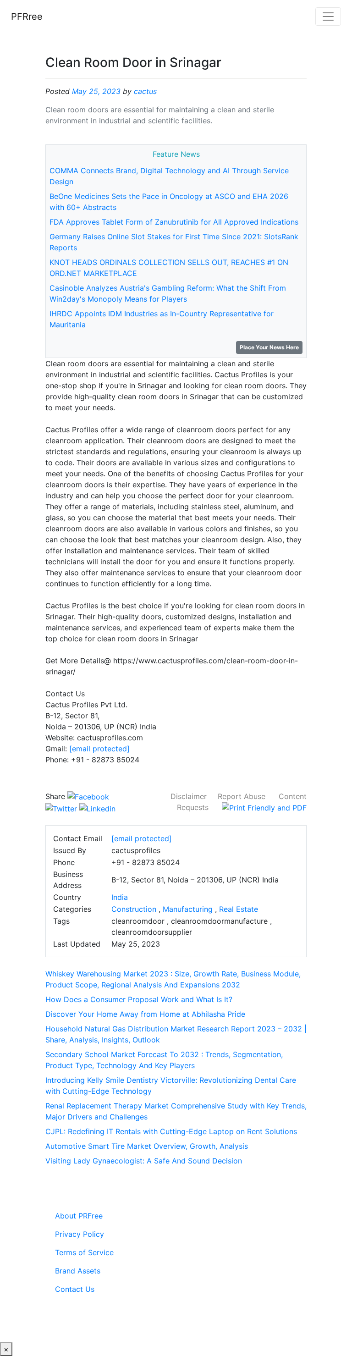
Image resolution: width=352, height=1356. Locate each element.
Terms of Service (84, 1252)
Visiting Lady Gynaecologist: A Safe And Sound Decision (143, 1160)
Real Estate (238, 909)
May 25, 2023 (96, 91)
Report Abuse (241, 796)
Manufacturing (188, 909)
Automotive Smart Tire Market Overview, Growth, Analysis (146, 1146)
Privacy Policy (79, 1234)
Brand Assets (77, 1270)
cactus (145, 91)
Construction (133, 909)
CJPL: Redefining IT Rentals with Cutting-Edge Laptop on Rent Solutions (171, 1131)
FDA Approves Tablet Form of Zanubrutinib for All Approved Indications (174, 221)
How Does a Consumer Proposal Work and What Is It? (138, 999)
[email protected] (99, 748)
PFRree (27, 16)
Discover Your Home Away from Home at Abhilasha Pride (145, 1014)
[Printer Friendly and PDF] (264, 807)
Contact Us (74, 1289)
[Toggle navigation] (328, 16)
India (119, 897)
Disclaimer (188, 796)
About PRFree (79, 1215)
